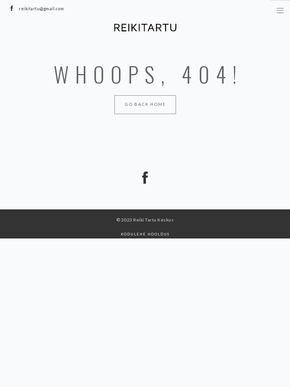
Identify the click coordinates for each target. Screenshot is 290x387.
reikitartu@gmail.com (41, 8)
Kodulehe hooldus (145, 234)
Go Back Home (145, 104)
